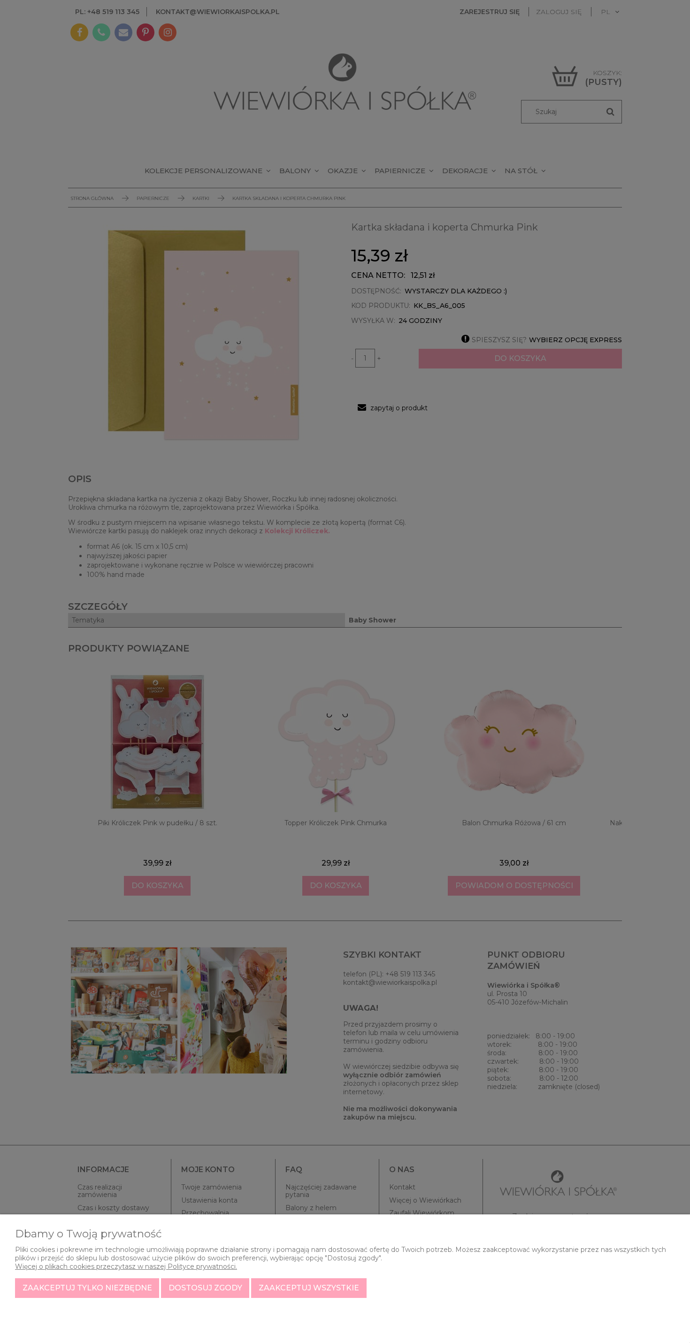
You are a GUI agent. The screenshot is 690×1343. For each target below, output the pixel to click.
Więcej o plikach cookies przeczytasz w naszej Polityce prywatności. (126, 1266)
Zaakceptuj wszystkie (309, 1287)
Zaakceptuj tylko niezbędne (87, 1287)
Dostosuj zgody (205, 1287)
